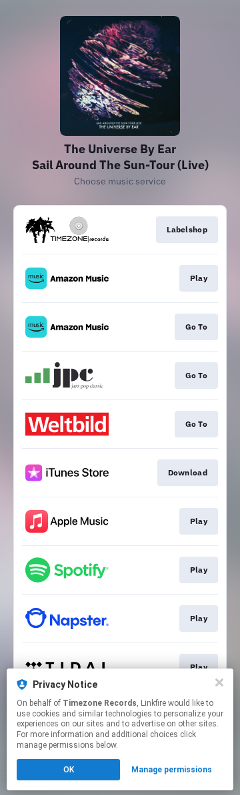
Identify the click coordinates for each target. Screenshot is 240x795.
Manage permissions (171, 769)
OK (68, 769)
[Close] (219, 682)
